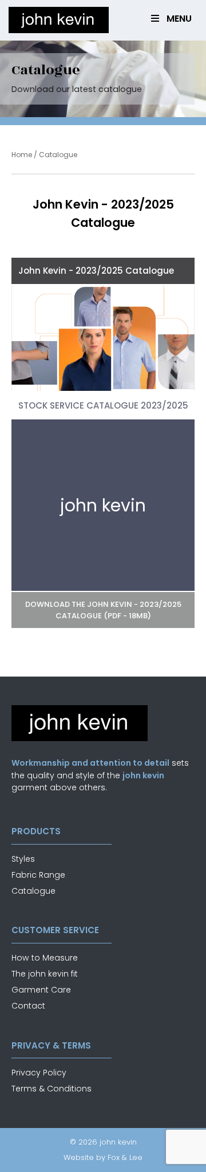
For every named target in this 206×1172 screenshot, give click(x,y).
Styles (23, 859)
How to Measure (44, 957)
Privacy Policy (38, 1072)
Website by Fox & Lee (103, 1157)
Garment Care (41, 989)
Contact (28, 1005)
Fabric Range (38, 875)
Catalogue (33, 891)
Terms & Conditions (51, 1088)
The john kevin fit (44, 973)
